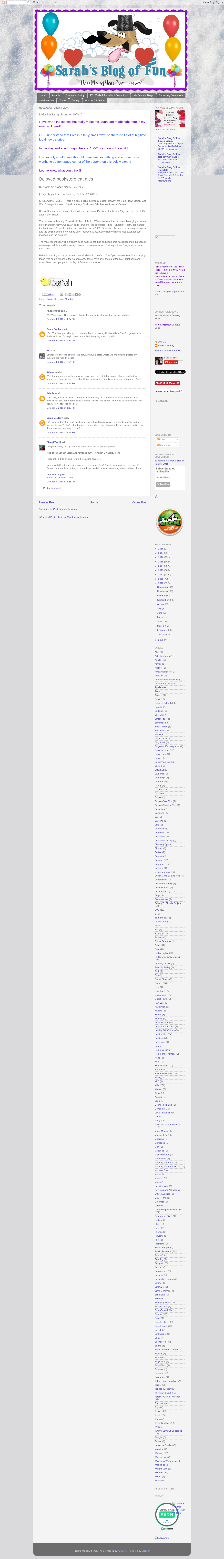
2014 (161, 566)
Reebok (159, 1267)
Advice (158, 664)
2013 (161, 570)
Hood (157, 1058)
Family (158, 933)
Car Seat (159, 793)
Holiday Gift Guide (94, 100)
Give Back (160, 991)
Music (158, 1182)
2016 (161, 557)
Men (157, 1147)
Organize (159, 1202)
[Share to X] (73, 294)
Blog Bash (160, 730)
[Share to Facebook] (76, 294)
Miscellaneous (162, 1154)
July (159, 608)
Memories (160, 1143)
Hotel (157, 1061)
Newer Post (47, 502)
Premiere (159, 1244)
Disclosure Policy (75, 95)
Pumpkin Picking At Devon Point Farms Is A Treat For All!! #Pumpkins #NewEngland (170, 176)
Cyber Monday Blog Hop (167, 876)
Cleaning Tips (162, 844)
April (160, 621)
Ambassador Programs (167, 679)
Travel (63, 100)
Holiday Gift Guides (165, 1030)
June (160, 613)
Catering (159, 821)
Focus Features (163, 941)
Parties (158, 1220)
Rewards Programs (165, 1279)
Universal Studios (164, 1445)
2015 (161, 561)
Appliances (160, 687)
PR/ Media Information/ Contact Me (109, 95)
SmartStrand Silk (163, 1310)
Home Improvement (165, 1054)
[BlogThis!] (70, 294)
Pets (157, 1228)
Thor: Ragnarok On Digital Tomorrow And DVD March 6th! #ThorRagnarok (170, 146)
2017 (161, 553)
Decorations (161, 879)
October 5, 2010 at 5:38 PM (61, 481)
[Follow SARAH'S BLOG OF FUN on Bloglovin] (169, 393)
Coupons (159, 864)
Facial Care (161, 921)
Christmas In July (164, 840)
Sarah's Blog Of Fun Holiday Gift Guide (169, 155)
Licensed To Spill (163, 1105)
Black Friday (161, 726)
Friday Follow (162, 953)
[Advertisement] (175, 209)
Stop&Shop (160, 1365)
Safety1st (159, 1287)
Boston (158, 766)
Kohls (157, 1093)
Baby (157, 699)
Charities (159, 832)
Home (43, 95)
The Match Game (164, 1393)
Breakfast (159, 770)
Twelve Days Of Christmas (168, 1431)
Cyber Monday (162, 872)
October (161, 595)
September (163, 600)
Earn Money (161, 918)
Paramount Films (163, 1216)
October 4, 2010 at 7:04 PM (61, 362)
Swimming (160, 1377)
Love (157, 1116)
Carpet (158, 797)
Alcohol (158, 668)
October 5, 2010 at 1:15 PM (61, 383)
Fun (157, 975)
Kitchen (158, 1089)
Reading (159, 1259)
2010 (161, 583)
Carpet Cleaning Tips (165, 805)
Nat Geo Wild (161, 1186)
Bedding (159, 711)
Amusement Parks (164, 683)
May (159, 617)
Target (158, 1385)
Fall (156, 929)
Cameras (159, 774)
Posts (162, 439)
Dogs (157, 895)
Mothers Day (161, 1170)
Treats (158, 1415)
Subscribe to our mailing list (166, 470)
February (162, 630)
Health (158, 1014)
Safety (158, 1283)
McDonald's (161, 1135)
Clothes (159, 848)
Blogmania (160, 738)
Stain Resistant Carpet (166, 1349)
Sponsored (160, 1342)
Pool (157, 1240)
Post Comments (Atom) (65, 509)
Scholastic (160, 1295)
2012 (161, 574)
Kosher (158, 1097)
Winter (158, 1476)
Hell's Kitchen (162, 1022)
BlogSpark (160, 742)
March (160, 626)
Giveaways (160, 995)
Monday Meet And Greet (167, 1166)
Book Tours (160, 754)
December (163, 587)
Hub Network (161, 1065)
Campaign (160, 777)
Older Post (139, 502)
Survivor (159, 1373)
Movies (158, 1178)
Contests (159, 856)
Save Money (161, 1291)
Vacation (159, 1449)
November (163, 591)
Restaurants (161, 1271)
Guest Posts (161, 999)
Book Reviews (162, 750)
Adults (158, 660)
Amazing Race (162, 672)
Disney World (161, 891)
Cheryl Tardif (54, 442)
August (161, 604)
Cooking (159, 860)
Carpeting (160, 809)
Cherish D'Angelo (56, 474)
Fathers (159, 937)
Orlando (159, 1205)
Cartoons (159, 813)
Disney (75, 100)
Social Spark (161, 1326)
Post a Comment (52, 488)
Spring (158, 1346)
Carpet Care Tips (163, 801)
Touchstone (161, 1403)
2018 (161, 549)
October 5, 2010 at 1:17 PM (61, 408)
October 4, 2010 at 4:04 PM (61, 319)
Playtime (159, 1236)
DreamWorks (161, 899)
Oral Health (160, 1198)
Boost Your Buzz (163, 762)
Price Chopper (162, 1247)
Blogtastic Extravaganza (167, 746)
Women (159, 1480)
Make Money (161, 1131)
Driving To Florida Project (168, 903)
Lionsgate (160, 1109)
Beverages (160, 723)
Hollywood (160, 1042)
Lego (157, 1101)
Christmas (160, 836)
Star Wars (160, 1357)
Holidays (159, 1038)
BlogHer (159, 734)
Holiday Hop (161, 1034)
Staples (158, 1353)
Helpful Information (164, 1026)
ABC (157, 652)
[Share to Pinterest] (79, 294)
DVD (157, 910)
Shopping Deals (163, 1302)
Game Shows (162, 979)
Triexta (158, 1419)
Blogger (146, 1551)
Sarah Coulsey (55, 329)
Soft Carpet (160, 1334)
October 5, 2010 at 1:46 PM (61, 432)
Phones (159, 1232)
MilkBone (159, 1151)
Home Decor (161, 1050)
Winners (159, 1472)
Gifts (157, 987)
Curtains (159, 868)
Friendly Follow (162, 963)
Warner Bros (161, 1457)
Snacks (158, 1314)
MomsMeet (160, 1158)
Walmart (159, 1453)
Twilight (158, 1437)
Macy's (158, 1120)
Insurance (160, 1069)
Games (158, 983)
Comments (165, 445)
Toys (157, 1407)
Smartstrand (161, 1306)
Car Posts (160, 789)
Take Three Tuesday (165, 1381)
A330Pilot (122, 1551)
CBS (157, 825)
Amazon (159, 675)
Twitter (158, 1441)
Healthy (159, 1018)
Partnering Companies (171, 95)
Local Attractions (163, 1112)
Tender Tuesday (163, 1389)
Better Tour (160, 719)
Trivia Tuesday (162, 1423)
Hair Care (160, 1003)
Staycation (160, 1361)
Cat (156, 817)
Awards (56, 95)
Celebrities (160, 828)
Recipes (159, 1263)
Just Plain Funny (163, 1073)
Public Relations (163, 1251)
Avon (157, 691)
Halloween (160, 1007)
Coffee (158, 852)
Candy (158, 785)
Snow (157, 1318)
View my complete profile (168, 350)
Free (157, 949)
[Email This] (67, 294)
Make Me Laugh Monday (60, 299)
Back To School (163, 703)
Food (157, 945)
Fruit (157, 971)
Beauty (158, 707)
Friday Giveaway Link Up (168, 957)
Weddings (160, 1465)
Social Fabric (161, 1322)
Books (158, 758)
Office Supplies (162, 1194)
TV (156, 1427)
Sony (157, 1338)
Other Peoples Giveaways (168, 1209)
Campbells (160, 781)
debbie (50, 372)
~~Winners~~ (46, 100)
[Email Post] (61, 294)
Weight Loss (161, 1468)
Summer (159, 1369)
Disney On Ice (162, 887)
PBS (157, 1224)
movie (158, 1174)
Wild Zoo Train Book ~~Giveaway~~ (167, 160)
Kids (157, 1085)
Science (159, 1298)
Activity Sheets (162, 656)
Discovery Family (163, 883)
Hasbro (158, 1010)
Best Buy (159, 715)
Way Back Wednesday (166, 1461)
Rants (158, 1255)
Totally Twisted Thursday (167, 1397)
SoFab (158, 1330)
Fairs (157, 925)
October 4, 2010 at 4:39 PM (61, 340)
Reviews (159, 1275)
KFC (157, 1081)
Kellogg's (159, 1077)
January (161, 634)
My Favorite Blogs (143, 95)
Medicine (159, 1139)
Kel (48, 350)
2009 (161, 640)
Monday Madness (164, 1162)
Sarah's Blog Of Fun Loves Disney (169, 139)
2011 (161, 579)
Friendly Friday (162, 967)
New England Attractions (167, 1190)
